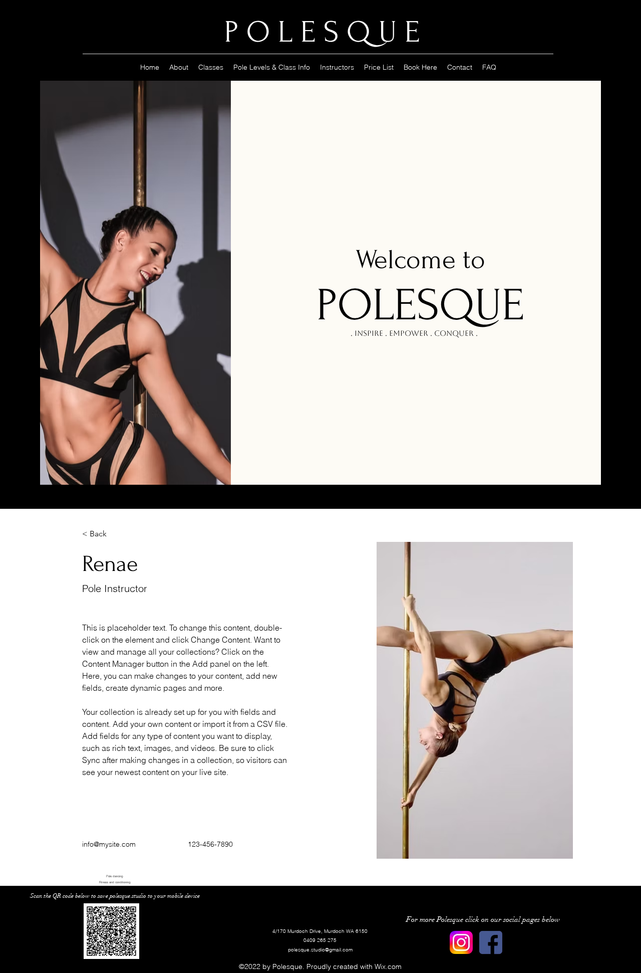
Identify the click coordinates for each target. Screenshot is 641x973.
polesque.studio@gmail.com (320, 949)
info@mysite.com (109, 844)
